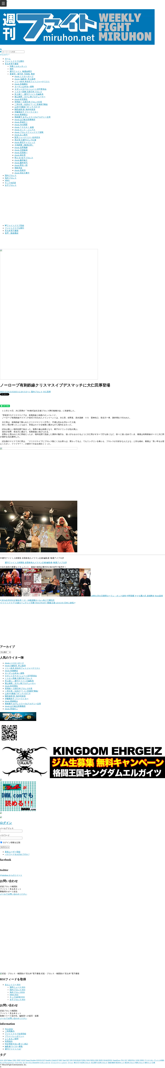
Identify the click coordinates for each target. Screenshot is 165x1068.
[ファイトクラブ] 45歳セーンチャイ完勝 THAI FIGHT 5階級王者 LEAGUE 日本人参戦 (37, 603)
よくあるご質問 (11, 1039)
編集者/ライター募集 (14, 1046)
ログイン (6, 822)
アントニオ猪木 (159, 1060)
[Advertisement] (82, 205)
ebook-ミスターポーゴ (23, 76)
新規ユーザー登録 (12, 852)
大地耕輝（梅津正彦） (24, 145)
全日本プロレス (85, 1062)
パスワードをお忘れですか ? (17, 854)
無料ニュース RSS (17, 987)
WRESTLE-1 (132, 1060)
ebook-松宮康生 (21, 99)
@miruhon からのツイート (11, 875)
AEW (5, 1060)
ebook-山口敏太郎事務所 (24, 120)
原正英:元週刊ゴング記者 (25, 140)
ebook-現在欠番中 (21, 173)
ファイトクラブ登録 (15, 225)
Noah (64, 1060)
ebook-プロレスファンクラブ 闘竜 (28, 132)
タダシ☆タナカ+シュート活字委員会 (30, 89)
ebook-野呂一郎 (21, 165)
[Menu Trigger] (3, 3)
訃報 (153, 1062)
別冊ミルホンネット (18, 66)
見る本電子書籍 (11, 64)
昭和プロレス (139, 1062)
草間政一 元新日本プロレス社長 (28, 102)
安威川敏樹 (111, 1062)
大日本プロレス (102, 1062)
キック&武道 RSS (17, 997)
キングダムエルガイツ (7, 1062)
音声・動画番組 (11, 233)
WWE (138, 1060)
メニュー (4, 54)
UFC (125, 1060)
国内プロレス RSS (17, 990)
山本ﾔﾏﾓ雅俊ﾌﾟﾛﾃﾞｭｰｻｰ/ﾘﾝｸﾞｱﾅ (27, 107)
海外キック (148, 1062)
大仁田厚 (47, 392)
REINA (92, 1060)
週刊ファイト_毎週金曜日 (21, 71)
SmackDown (116, 1060)
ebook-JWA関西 (20, 125)
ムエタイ (64, 1062)
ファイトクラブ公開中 (14, 61)
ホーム (8, 59)
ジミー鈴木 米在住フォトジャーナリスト (32, 82)
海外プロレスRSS (17, 992)
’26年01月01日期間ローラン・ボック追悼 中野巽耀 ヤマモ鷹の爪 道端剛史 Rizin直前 (127, 596)
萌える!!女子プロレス (23, 158)
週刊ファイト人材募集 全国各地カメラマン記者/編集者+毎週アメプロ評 (36, 563)
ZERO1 (142, 1060)
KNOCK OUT (40, 1060)
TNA (122, 1060)
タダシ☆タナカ (45, 1062)
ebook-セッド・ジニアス (24, 130)
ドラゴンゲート (56, 1062)
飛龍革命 (18, 168)
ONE (71, 1060)
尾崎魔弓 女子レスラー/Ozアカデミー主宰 (32, 117)
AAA (1, 1060)
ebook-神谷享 (20, 155)
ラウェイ (70, 1062)
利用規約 (9, 1041)
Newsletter (9, 1029)
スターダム (18, 1062)
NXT (67, 1060)
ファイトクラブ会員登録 (15, 1034)
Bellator (9, 1060)
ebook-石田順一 (21, 153)
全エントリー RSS (12, 985)
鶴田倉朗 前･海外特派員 (24, 109)
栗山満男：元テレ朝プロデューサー (29, 97)
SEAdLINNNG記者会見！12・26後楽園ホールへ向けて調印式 (27, 600)
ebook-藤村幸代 (21, 163)
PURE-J (83, 1060)
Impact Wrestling (31, 1060)
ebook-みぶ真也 (21, 135)
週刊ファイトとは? (13, 1049)
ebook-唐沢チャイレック (24, 142)
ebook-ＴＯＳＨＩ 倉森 (24, 127)
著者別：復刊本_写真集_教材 (22, 74)
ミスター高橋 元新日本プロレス (28, 92)
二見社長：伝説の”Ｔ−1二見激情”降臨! (31, 104)
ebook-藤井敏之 (21, 160)
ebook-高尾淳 (20, 170)
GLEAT (23, 1060)
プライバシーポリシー (14, 1036)
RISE (96, 1060)
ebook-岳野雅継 (21, 148)
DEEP (19, 1060)
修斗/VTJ (77, 1062)
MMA (7, 180)
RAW (88, 1060)
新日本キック (119, 1062)
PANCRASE (77, 1060)
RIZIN (101, 1060)
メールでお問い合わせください (13, 894)
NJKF (60, 1060)
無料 (12, 69)
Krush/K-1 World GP (52, 1060)
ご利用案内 (9, 1031)
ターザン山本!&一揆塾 (24, 87)
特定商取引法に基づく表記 (16, 1044)
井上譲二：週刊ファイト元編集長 (28, 94)
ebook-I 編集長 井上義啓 (24, 79)
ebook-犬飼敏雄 (21, 150)
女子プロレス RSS (17, 999)
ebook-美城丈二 (21, 122)
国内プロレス (10, 175)
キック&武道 (10, 183)
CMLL (14, 1060)
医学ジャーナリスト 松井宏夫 (27, 137)
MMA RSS (14, 995)
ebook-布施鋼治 (21, 84)
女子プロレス (10, 185)
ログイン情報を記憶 (11, 842)
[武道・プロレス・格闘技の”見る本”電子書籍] (77, 43)
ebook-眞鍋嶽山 (21, 115)
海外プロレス (10, 178)
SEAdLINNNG (107, 1060)
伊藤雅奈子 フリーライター (26, 112)
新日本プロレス (130, 1062)
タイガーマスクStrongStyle (31, 1062)
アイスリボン (149, 1060)
